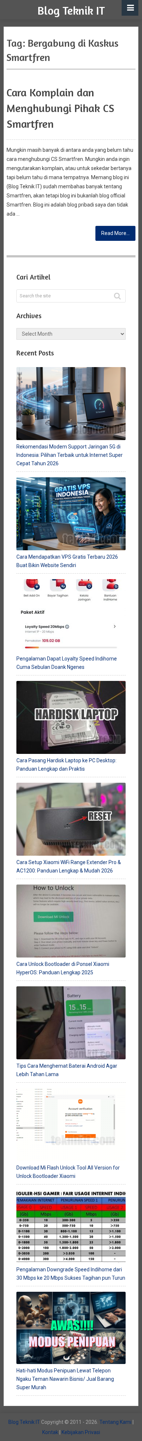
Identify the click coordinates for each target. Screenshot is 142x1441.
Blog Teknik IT (71, 10)
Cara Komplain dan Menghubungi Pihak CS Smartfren (60, 108)
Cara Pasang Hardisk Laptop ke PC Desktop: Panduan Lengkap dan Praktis (66, 765)
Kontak (50, 1432)
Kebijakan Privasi (81, 1432)
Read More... (115, 233)
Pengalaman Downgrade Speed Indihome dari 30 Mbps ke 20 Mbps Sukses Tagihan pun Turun (70, 1274)
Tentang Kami (115, 1422)
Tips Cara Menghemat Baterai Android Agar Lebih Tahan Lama (66, 1070)
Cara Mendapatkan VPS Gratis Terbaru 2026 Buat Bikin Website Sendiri (67, 561)
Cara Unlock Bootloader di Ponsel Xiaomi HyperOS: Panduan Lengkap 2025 (62, 968)
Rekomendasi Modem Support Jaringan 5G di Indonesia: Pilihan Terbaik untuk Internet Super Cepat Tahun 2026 (69, 455)
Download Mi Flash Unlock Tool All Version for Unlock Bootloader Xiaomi (68, 1172)
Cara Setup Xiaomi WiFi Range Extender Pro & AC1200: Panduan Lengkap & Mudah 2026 (68, 866)
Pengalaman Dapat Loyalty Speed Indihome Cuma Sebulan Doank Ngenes (66, 663)
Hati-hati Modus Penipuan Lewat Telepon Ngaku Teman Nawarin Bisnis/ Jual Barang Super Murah (65, 1379)
